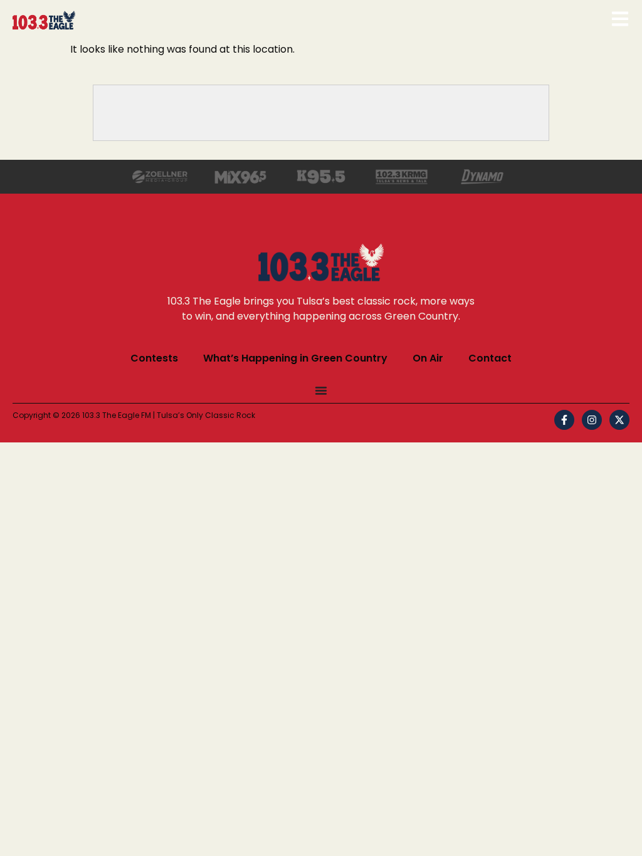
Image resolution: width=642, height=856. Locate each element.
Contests (154, 358)
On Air (428, 358)
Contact (490, 358)
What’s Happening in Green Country (295, 358)
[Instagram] (592, 420)
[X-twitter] (619, 420)
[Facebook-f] (564, 420)
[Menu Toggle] (321, 390)
